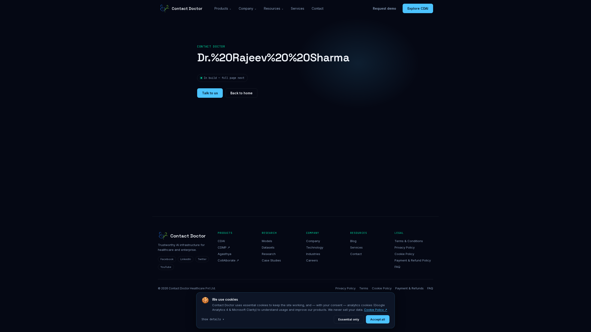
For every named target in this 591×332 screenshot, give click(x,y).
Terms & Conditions (409, 241)
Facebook (166, 259)
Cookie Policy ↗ (375, 309)
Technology (314, 247)
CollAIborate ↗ (228, 260)
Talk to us (210, 93)
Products (222, 8)
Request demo (384, 8)
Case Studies (271, 260)
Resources (273, 8)
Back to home (241, 93)
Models (267, 241)
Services (297, 8)
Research (269, 254)
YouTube (165, 267)
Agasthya (224, 254)
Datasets (268, 247)
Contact (317, 8)
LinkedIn (185, 259)
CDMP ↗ (224, 247)
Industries (313, 254)
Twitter (202, 259)
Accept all (377, 319)
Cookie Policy (404, 254)
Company (247, 8)
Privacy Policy (405, 247)
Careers (312, 260)
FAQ (397, 267)
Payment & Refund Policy (413, 260)
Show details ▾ (213, 319)
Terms (363, 288)
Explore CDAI (417, 8)
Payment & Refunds (409, 288)
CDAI (221, 241)
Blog (353, 241)
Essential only (348, 319)
